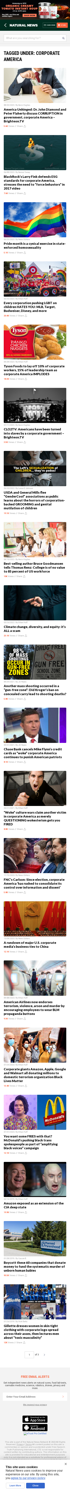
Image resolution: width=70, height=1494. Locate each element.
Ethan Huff (22, 299)
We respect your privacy (35, 1405)
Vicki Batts (22, 1321)
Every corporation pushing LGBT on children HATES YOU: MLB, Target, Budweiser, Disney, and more (30, 307)
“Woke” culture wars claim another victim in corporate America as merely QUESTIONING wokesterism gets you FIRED (35, 818)
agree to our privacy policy (28, 1478)
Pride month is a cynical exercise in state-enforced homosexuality (35, 245)
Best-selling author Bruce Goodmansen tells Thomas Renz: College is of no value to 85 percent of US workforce (34, 567)
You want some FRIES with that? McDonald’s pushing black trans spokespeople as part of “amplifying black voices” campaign (31, 1142)
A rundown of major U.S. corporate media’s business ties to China (30, 944)
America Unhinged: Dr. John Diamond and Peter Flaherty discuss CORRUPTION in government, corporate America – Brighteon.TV (35, 115)
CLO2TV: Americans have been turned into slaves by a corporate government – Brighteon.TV (34, 433)
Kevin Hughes (24, 105)
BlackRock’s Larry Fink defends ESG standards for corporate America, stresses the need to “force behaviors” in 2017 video (34, 182)
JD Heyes (22, 682)
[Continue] (63, 1397)
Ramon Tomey (24, 172)
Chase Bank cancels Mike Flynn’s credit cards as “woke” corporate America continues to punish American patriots (33, 753)
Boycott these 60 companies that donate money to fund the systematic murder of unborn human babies (35, 1266)
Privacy (20, 1444)
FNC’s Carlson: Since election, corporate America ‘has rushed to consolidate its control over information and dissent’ (34, 883)
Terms (28, 1444)
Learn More (15, 1485)
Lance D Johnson (25, 488)
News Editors (24, 239)
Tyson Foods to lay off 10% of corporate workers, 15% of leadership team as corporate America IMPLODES (34, 370)
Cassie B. (22, 1258)
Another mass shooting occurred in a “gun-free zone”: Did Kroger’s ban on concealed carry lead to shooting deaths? (35, 690)
